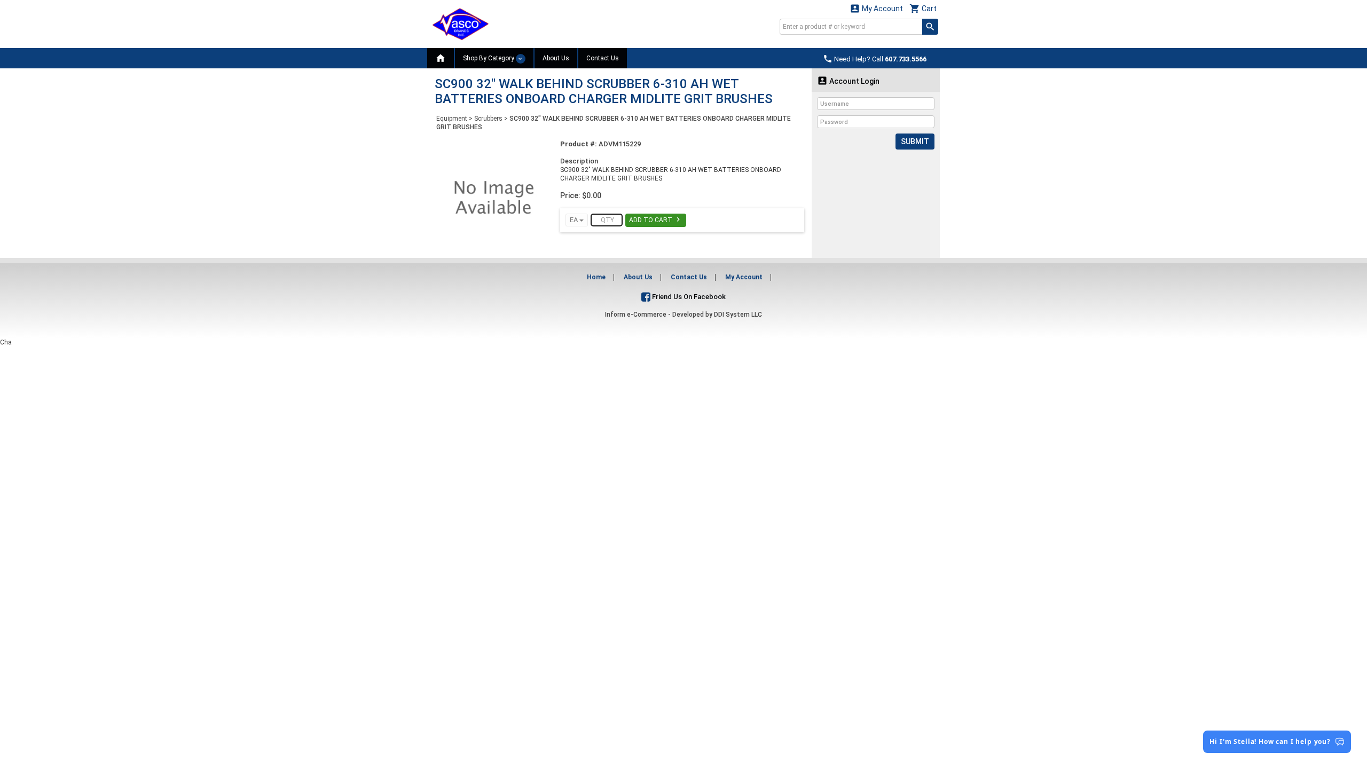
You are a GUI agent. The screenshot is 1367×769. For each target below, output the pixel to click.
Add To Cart (655, 219)
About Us (556, 58)
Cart (923, 8)
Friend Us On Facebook (688, 297)
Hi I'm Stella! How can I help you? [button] (1270, 741)
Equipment (451, 118)
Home (596, 277)
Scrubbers (488, 118)
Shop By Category (489, 58)
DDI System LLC (738, 314)
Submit (915, 141)
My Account (876, 8)
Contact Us (602, 58)
